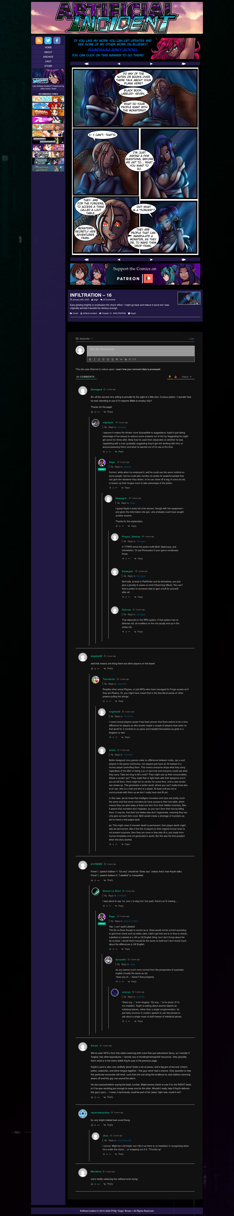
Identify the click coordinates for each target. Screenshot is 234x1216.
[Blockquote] (117, 359)
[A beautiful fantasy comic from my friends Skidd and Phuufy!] (48, 147)
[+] (134, 359)
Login (191, 338)
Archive (48, 56)
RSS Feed (39, 40)
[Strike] (103, 359)
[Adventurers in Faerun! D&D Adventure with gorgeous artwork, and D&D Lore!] (48, 168)
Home (48, 47)
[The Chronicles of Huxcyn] (48, 154)
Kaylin (133, 313)
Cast (48, 61)
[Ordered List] (108, 359)
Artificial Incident (90, 313)
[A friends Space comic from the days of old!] (48, 140)
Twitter (48, 40)
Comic (75, 313)
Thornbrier (128, 716)
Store (48, 66)
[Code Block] (121, 359)
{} (130, 359)
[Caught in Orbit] (48, 161)
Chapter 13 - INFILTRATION (114, 313)
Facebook (56, 40)
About (48, 52)
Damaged (96, 389)
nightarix (108, 422)
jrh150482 (121, 895)
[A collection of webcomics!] (48, 133)
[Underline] (99, 359)
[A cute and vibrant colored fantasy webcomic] (48, 126)
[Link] (126, 359)
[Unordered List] (112, 359)
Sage (95, 299)
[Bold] (90, 359)
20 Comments (109, 299)
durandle (140, 996)
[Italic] (94, 359)
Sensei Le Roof (131, 921)
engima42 (121, 683)
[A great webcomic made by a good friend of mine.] (48, 98)
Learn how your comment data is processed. (138, 369)
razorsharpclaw (100, 1112)
